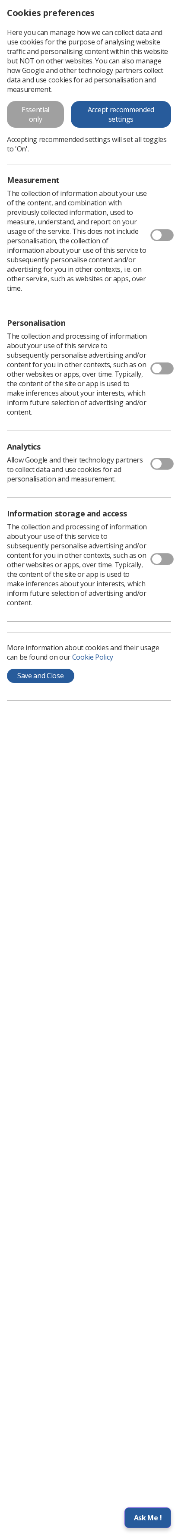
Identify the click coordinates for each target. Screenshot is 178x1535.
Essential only (35, 114)
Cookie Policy (92, 657)
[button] (147, 1517)
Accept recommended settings (121, 114)
